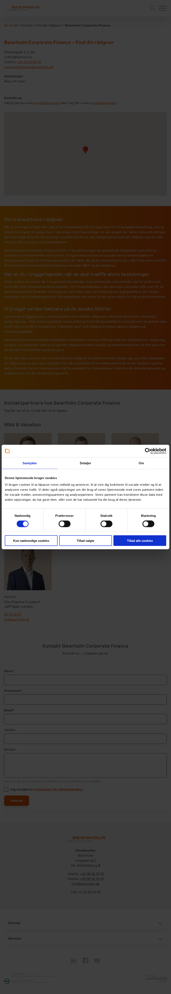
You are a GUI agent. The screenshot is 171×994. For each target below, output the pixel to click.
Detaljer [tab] (85, 463)
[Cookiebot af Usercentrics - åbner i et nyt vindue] (148, 451)
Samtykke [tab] (30, 463)
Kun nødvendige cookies (31, 540)
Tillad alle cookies (140, 540)
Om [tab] (141, 463)
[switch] (64, 524)
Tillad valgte (85, 540)
